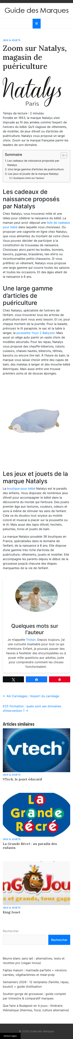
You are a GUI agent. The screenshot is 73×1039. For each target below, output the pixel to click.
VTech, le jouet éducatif (22, 779)
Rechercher (11, 931)
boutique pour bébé (21, 488)
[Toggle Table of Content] (62, 155)
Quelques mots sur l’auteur (28, 177)
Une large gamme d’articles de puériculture (36, 169)
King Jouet (11, 912)
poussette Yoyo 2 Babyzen (35, 333)
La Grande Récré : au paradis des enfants (30, 846)
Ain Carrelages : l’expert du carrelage (31, 696)
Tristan (31, 639)
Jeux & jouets (12, 40)
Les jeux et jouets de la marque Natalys (33, 173)
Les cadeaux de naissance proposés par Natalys (33, 163)
